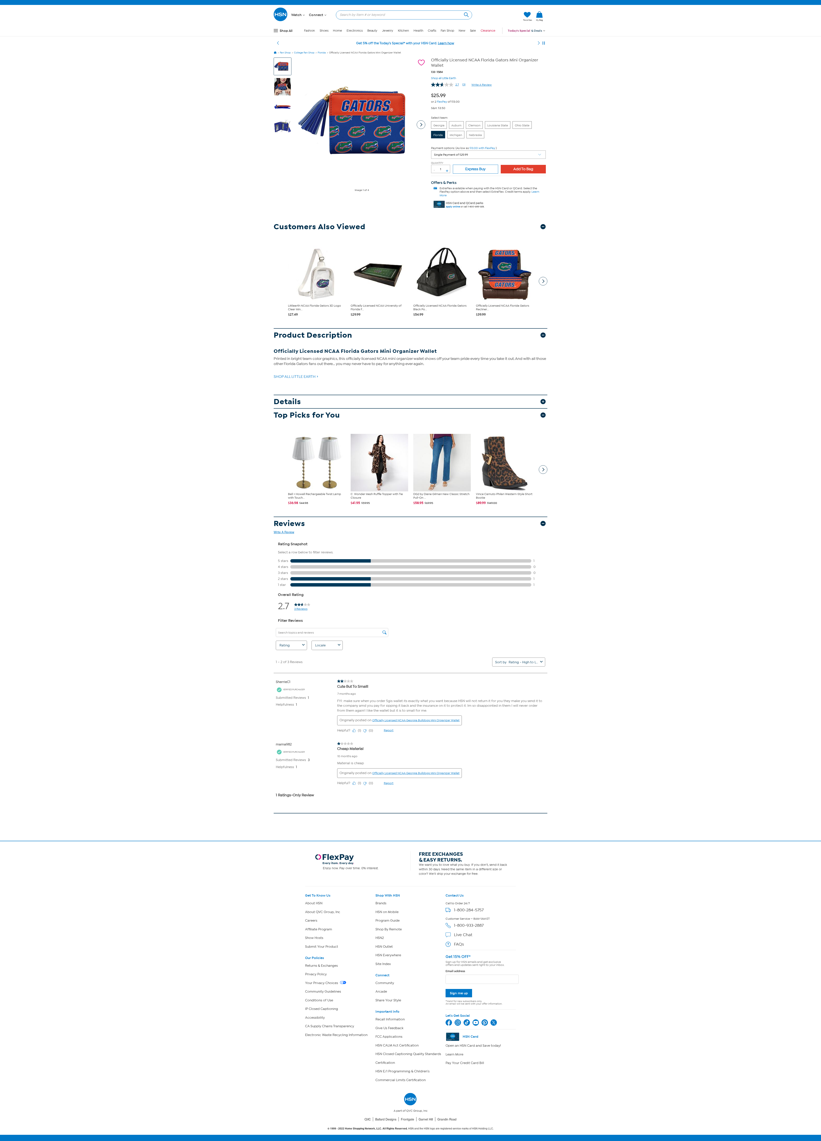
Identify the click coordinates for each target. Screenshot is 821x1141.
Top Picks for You (307, 415)
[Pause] (543, 43)
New (462, 31)
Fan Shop (447, 31)
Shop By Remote (388, 929)
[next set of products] (543, 281)
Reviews (289, 523)
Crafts (432, 31)
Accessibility (315, 1018)
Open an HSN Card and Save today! (473, 1046)
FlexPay (442, 101)
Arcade (381, 991)
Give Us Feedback (389, 1028)
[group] (439, 94)
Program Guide (387, 920)
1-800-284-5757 (469, 909)
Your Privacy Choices (322, 983)
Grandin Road (446, 1119)
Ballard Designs (385, 1119)
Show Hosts (314, 938)
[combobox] (402, 15)
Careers (311, 920)
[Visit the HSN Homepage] (281, 20)
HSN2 (379, 938)
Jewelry (387, 31)
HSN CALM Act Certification (397, 1045)
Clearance (488, 31)
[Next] (538, 43)
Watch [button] (297, 15)
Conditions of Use (319, 1000)
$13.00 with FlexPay (482, 148)
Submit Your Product (321, 947)
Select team (439, 118)
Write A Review (481, 85)
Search (466, 14)
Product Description (313, 335)
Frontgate (407, 1119)
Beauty (372, 31)
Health (418, 31)
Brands (380, 903)
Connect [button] (316, 15)
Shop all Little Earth (443, 77)
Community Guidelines (323, 991)
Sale (473, 31)
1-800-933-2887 (469, 925)
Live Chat (463, 934)
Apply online (453, 206)
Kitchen (403, 31)
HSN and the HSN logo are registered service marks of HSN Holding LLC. (411, 1128)
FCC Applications (388, 1037)
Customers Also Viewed (319, 227)
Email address (455, 971)
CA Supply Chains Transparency (329, 1026)
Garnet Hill (426, 1119)
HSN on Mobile (387, 912)
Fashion (309, 31)
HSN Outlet (384, 947)
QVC (368, 1119)
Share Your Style (388, 1000)
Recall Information (390, 1019)
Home (337, 31)
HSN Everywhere (388, 955)
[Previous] (278, 43)
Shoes (324, 31)
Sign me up (459, 993)
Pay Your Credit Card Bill (465, 1063)
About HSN (313, 903)
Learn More (454, 1054)
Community (384, 983)
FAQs (459, 944)
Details (287, 401)
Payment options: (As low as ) (464, 148)
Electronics (355, 31)
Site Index (383, 964)
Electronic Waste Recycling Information (336, 1035)
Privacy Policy (316, 974)
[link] (539, 16)
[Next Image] (421, 124)
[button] (499, 16)
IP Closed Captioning (321, 1009)
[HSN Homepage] (275, 52)
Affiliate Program (318, 929)
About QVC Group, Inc (322, 912)
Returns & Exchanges (321, 966)
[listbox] (488, 154)
